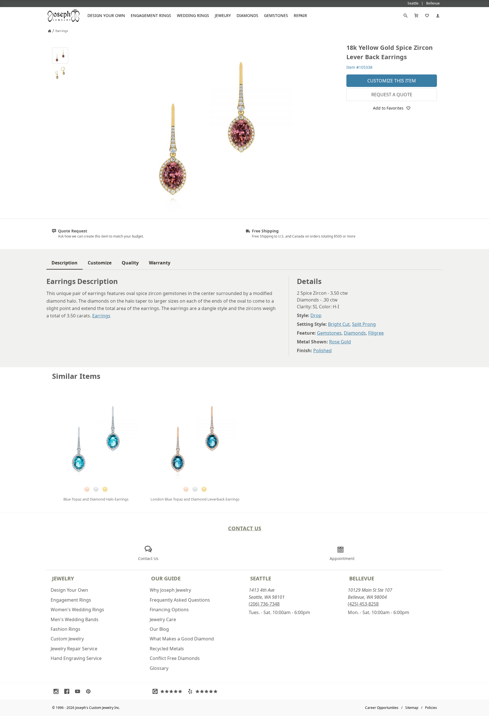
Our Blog (159, 629)
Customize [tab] (99, 263)
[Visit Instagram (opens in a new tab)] (57, 691)
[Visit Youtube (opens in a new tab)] (79, 691)
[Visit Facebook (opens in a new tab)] (68, 691)
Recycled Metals (167, 649)
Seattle (260, 578)
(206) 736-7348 (264, 604)
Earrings (101, 316)
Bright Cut (339, 324)
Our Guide (166, 578)
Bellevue (361, 578)
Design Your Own (106, 15)
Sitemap (411, 707)
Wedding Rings (193, 15)
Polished (322, 350)
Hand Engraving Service (76, 658)
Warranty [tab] (159, 263)
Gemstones (276, 15)
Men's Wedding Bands (74, 619)
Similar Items (76, 376)
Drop (315, 315)
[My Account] (438, 15)
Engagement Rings (151, 15)
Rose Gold (340, 342)
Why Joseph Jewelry (170, 590)
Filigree (376, 333)
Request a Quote (391, 94)
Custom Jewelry (67, 639)
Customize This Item (391, 81)
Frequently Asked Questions (180, 600)
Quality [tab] (130, 263)
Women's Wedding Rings (77, 609)
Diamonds (247, 15)
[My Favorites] (427, 15)
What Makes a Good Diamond (182, 639)
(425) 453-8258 (363, 604)
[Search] (405, 15)
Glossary (159, 668)
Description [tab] (65, 263)
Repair (300, 15)
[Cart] (416, 15)
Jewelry (223, 15)
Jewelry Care (163, 619)
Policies (431, 707)
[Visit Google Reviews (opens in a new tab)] (169, 691)
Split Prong (364, 324)
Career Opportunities (381, 707)
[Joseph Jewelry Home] (49, 31)
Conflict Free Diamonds (175, 658)
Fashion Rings (65, 629)
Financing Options (169, 609)
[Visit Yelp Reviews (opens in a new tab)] (204, 691)
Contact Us (244, 528)
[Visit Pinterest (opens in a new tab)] (90, 691)
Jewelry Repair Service (74, 649)
